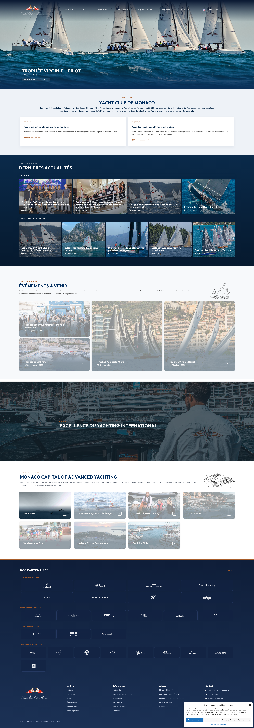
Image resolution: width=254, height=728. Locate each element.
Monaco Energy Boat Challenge (94, 513)
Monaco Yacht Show (35, 361)
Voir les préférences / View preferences (236, 720)
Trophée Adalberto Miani (110, 361)
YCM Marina (194, 513)
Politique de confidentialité (218, 724)
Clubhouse (69, 10)
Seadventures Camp (34, 543)
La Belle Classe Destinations (93, 543)
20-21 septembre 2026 (34, 330)
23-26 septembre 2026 (34, 365)
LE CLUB (51, 10)
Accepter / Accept (194, 720)
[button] (250, 705)
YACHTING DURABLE (145, 10)
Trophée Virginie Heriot (182, 361)
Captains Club (140, 543)
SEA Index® (29, 513)
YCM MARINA (184, 10)
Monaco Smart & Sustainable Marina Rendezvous (44, 326)
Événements (102, 10)
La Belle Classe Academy (146, 513)
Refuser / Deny (212, 720)
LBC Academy (167, 10)
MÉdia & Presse (122, 10)
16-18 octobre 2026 (104, 365)
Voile (85, 10)
